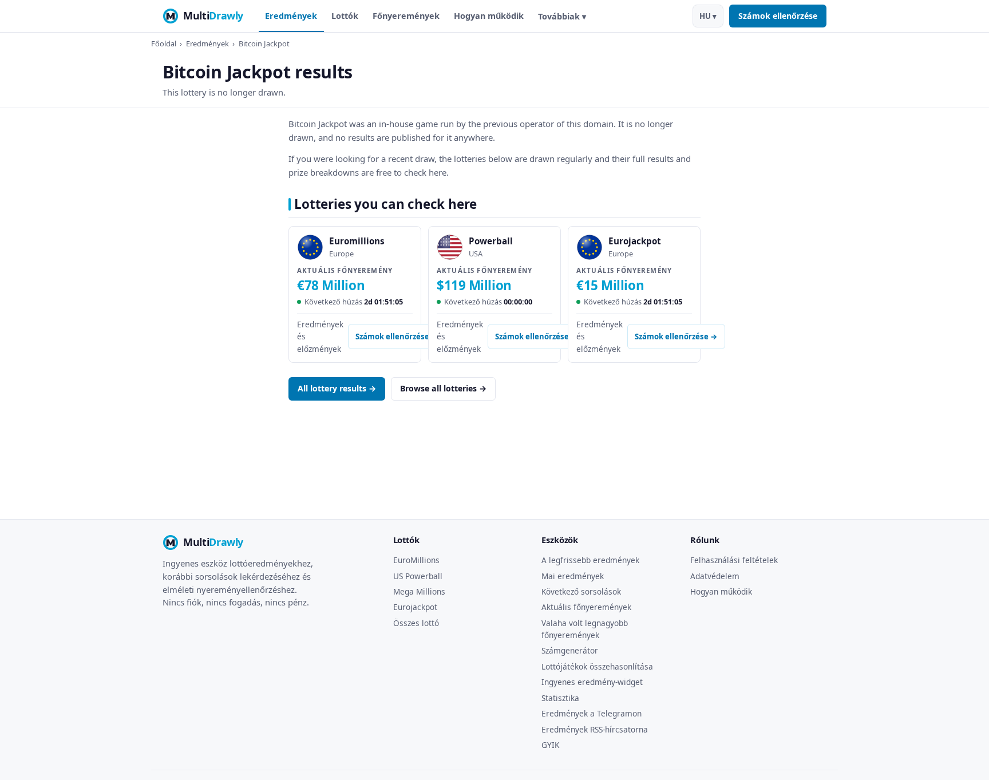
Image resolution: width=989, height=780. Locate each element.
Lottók (344, 15)
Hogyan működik (489, 15)
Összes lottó (416, 622)
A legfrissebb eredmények (590, 560)
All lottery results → (337, 388)
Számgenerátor (569, 650)
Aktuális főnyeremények (586, 606)
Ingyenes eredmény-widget (592, 681)
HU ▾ (708, 16)
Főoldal (163, 43)
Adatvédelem (714, 576)
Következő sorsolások (581, 591)
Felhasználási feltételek (734, 560)
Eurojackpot (415, 606)
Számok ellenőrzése (777, 15)
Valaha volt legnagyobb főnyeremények (584, 628)
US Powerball (417, 576)
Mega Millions (419, 591)
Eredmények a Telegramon (591, 713)
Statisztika (560, 697)
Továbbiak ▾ (562, 16)
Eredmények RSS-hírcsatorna (594, 729)
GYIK (550, 744)
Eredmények (291, 15)
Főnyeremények (406, 15)
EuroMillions (416, 560)
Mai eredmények (572, 576)
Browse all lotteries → (443, 388)
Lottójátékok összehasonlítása (597, 666)
